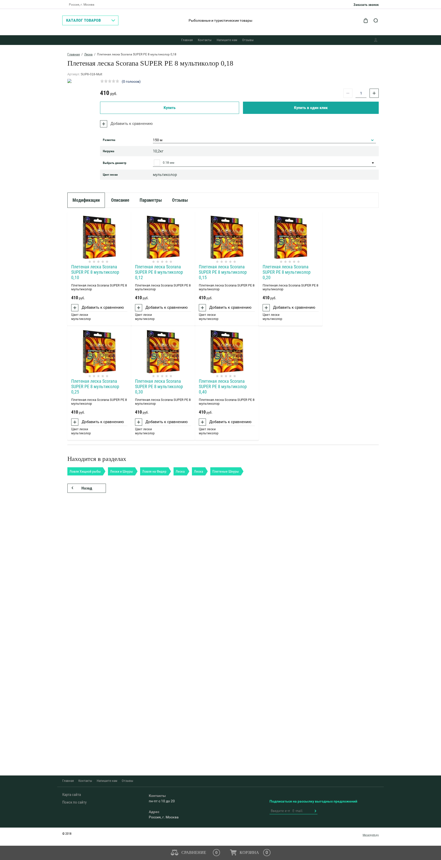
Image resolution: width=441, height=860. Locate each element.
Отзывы (248, 40)
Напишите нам (227, 40)
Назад (86, 488)
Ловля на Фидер (154, 471)
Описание (120, 200)
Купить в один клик (311, 107)
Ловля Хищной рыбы (85, 471)
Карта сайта (71, 794)
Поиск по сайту (74, 802)
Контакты (205, 40)
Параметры (151, 200)
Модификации (86, 200)
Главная (187, 40)
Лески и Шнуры (121, 471)
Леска (88, 54)
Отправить (315, 811)
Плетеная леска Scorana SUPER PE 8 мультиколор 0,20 (287, 272)
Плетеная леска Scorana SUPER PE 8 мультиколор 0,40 (223, 386)
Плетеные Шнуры (225, 471)
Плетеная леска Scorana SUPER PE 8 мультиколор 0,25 (95, 386)
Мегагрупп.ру (371, 834)
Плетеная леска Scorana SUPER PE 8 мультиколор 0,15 (223, 272)
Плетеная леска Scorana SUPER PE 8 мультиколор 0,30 (159, 386)
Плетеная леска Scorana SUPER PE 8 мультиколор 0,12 (159, 272)
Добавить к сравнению (131, 123)
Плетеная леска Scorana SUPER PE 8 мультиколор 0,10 (95, 272)
